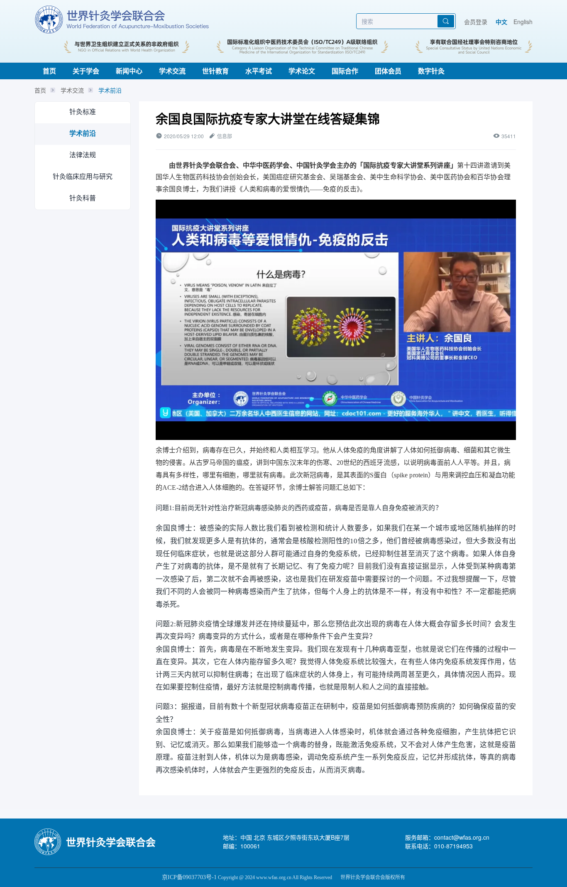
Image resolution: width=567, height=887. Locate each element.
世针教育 (215, 71)
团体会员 (388, 71)
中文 (501, 21)
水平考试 (258, 71)
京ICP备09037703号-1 (189, 877)
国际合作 (345, 71)
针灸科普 (82, 198)
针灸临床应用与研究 (82, 176)
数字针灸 (431, 71)
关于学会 (86, 71)
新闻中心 (129, 71)
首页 (49, 71)
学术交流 (172, 71)
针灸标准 (82, 111)
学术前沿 (110, 90)
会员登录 (475, 21)
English (523, 21)
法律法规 (82, 154)
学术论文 (301, 71)
